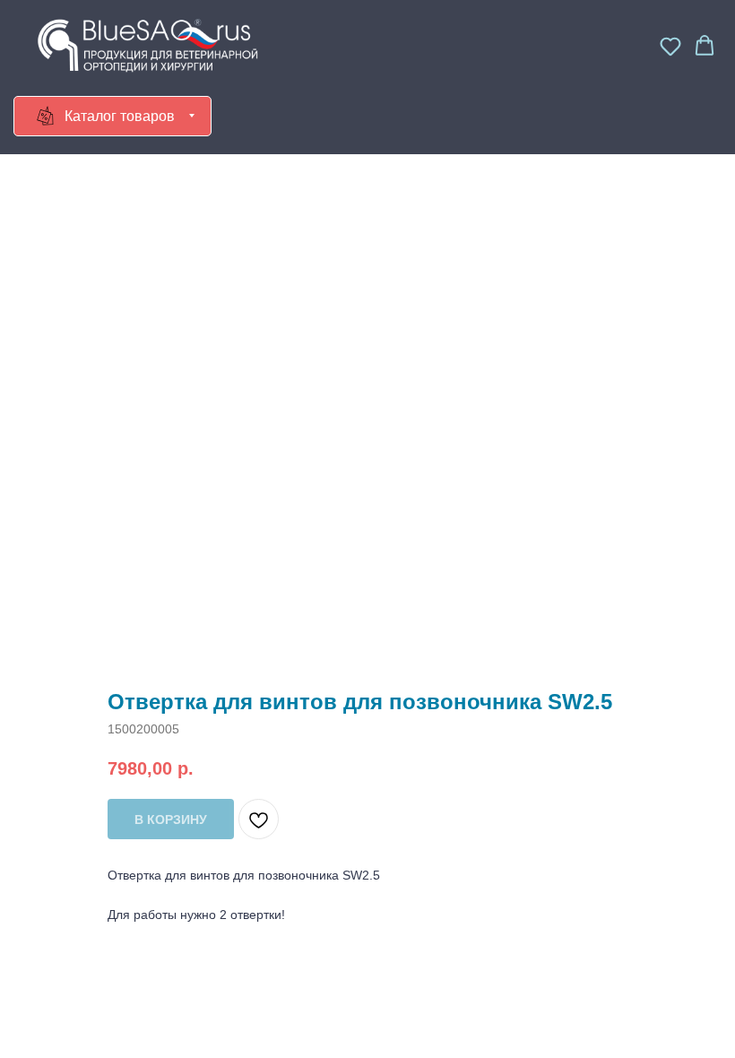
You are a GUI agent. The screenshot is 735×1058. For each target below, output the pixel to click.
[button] (670, 45)
